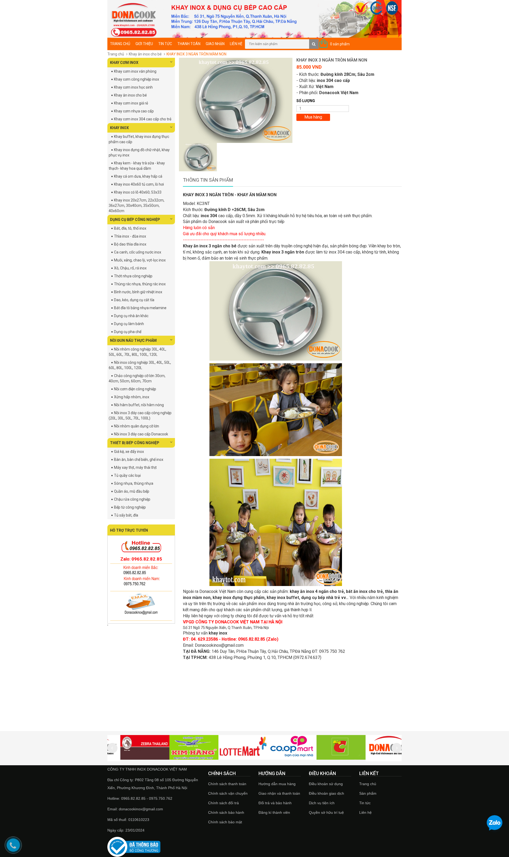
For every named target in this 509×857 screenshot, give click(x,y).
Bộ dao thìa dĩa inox (130, 244)
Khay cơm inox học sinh (133, 87)
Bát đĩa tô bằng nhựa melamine (140, 308)
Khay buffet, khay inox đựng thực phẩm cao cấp (139, 139)
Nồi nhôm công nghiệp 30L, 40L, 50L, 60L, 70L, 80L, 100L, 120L (137, 352)
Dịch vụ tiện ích (322, 803)
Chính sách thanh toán (227, 784)
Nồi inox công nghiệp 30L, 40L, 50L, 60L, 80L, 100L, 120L (140, 365)
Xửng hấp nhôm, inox (131, 397)
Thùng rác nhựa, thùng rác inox (140, 284)
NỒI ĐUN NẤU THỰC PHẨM (133, 340)
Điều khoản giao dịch (326, 793)
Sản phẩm (367, 793)
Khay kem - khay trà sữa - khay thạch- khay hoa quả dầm (137, 165)
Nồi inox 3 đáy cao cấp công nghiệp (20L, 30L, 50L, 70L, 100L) (140, 415)
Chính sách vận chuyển (228, 793)
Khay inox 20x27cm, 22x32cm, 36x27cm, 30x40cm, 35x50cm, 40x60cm (136, 205)
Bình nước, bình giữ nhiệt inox (138, 292)
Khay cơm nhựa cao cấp (134, 111)
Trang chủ (120, 44)
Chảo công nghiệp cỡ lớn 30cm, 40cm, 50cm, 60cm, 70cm (137, 378)
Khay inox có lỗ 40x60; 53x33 (137, 192)
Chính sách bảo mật (225, 822)
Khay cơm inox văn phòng (135, 71)
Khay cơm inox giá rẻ (131, 103)
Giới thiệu (144, 44)
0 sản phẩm (340, 44)
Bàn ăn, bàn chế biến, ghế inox (138, 459)
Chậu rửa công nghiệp (132, 499)
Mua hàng (313, 117)
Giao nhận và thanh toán (279, 793)
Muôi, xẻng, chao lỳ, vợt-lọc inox (140, 260)
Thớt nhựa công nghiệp (133, 276)
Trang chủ (367, 784)
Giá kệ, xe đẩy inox (129, 451)
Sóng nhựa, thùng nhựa (133, 483)
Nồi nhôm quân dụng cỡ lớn (136, 426)
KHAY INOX (119, 128)
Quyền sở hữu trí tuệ (326, 812)
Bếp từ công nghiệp (130, 507)
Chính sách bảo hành (226, 812)
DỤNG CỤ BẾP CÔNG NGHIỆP (135, 219)
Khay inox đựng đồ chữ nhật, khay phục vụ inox (139, 152)
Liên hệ (365, 812)
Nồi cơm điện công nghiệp (135, 389)
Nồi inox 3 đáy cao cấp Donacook (141, 434)
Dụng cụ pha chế (127, 332)
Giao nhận (215, 44)
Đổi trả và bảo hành (275, 803)
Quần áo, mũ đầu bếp (131, 491)
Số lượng (305, 101)
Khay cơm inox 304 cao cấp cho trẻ (142, 119)
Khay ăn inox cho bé (145, 54)
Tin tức (165, 44)
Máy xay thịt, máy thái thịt (135, 467)
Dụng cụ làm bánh (129, 324)
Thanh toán (188, 44)
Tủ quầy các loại (127, 475)
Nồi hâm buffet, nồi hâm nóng (139, 405)
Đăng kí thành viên (274, 812)
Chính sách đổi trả (223, 803)
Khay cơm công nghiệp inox (136, 79)
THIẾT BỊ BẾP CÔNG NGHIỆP (134, 443)
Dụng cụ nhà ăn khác (131, 316)
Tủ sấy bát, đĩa (126, 515)
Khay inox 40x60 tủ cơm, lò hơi (139, 184)
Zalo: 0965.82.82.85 (141, 559)
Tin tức (365, 803)
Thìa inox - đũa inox (130, 236)
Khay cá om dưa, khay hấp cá (138, 176)
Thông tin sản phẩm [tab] (208, 180)
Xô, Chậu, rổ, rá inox (130, 268)
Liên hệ (236, 44)
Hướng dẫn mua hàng (277, 784)
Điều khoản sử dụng (326, 784)
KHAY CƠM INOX (124, 62)
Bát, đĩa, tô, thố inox (130, 228)
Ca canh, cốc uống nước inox (137, 252)
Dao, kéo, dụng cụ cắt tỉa (134, 300)
